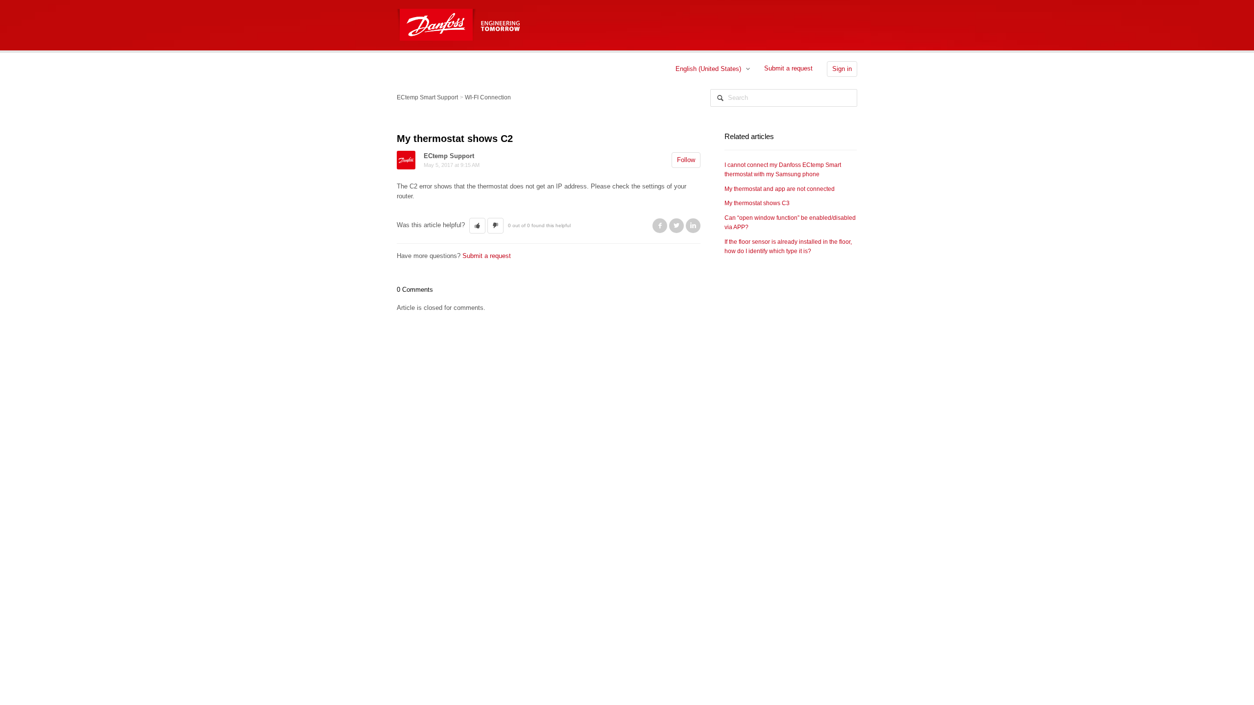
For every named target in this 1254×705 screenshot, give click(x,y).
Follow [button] (686, 160)
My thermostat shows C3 (757, 203)
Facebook (659, 225)
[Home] (437, 19)
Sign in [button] (842, 68)
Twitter (676, 225)
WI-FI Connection (488, 97)
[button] (477, 226)
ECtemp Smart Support (427, 97)
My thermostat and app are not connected (779, 189)
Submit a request (788, 68)
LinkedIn (693, 225)
